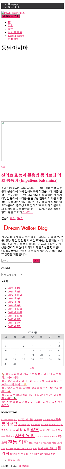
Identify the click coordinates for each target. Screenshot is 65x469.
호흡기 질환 (39, 454)
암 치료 (12, 430)
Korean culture (16, 35)
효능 (53, 453)
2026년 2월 (14, 291)
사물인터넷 (35, 425)
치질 (3, 449)
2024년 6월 (14, 302)
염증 (53, 430)
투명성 (17, 449)
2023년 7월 (14, 326)
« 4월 (31, 367)
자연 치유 (39, 436)
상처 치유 (44, 425)
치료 (40, 443)
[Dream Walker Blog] (13, 12)
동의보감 (9, 424)
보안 (28, 425)
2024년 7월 (14, 298)
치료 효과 (57, 442)
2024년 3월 (14, 305)
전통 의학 (18, 441)
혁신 (20, 453)
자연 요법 (25, 435)
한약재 (53, 448)
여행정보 (13, 38)
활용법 (47, 454)
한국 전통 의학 (26, 449)
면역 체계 (22, 425)
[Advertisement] (32, 87)
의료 (12, 436)
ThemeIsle (24, 465)
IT (9, 22)
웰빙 (8, 436)
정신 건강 (33, 443)
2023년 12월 (15, 309)
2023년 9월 (14, 319)
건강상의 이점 (26, 419)
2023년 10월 (15, 315)
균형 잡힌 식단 (49, 420)
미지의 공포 (15, 32)
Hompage (13, 4)
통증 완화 (10, 449)
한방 (35, 448)
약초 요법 (45, 430)
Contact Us (14, 460)
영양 (58, 430)
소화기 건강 (54, 424)
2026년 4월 (14, 288)
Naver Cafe (14, 7)
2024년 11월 (15, 295)
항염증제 (13, 454)
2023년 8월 (14, 322)
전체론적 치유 (50, 436)
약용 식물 (23, 430)
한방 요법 (43, 448)
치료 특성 (47, 443)
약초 (10, 28)
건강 (10, 25)
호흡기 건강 (28, 454)
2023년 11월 (15, 312)
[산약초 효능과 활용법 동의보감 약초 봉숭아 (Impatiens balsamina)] (31, 160)
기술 (58, 419)
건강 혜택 (38, 420)
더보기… (27, 212)
